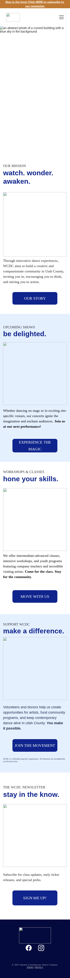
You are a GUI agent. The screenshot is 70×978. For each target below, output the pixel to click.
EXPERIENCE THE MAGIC (35, 445)
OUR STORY (35, 298)
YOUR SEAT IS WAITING (35, 143)
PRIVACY (39, 967)
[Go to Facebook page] (29, 948)
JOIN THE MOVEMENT (35, 745)
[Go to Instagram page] (41, 948)
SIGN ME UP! (34, 898)
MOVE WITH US (35, 596)
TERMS (30, 967)
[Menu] (61, 17)
